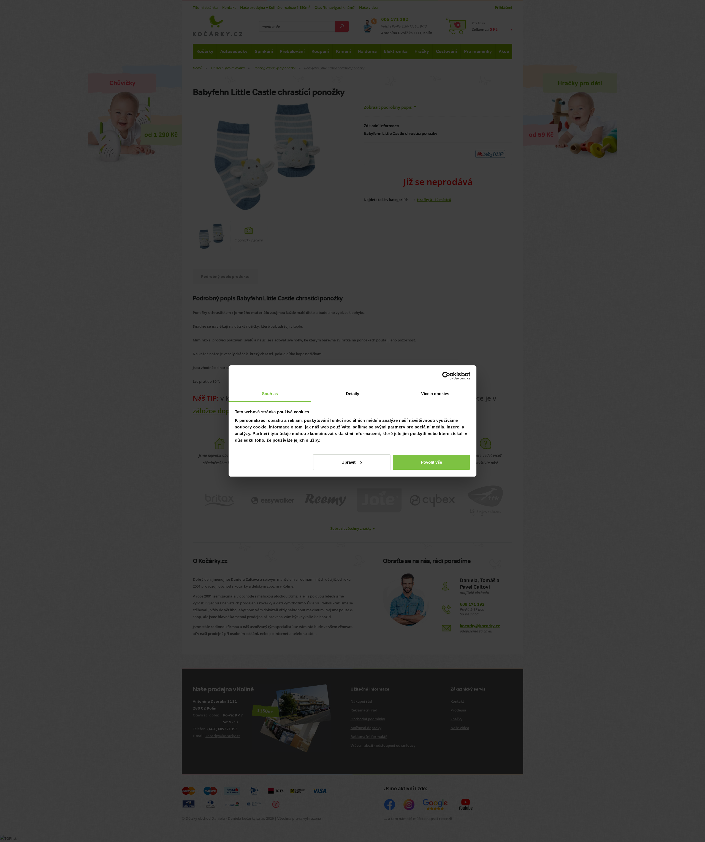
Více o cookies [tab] (435, 393)
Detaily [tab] (352, 393)
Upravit (348, 462)
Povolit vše (431, 462)
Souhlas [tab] (270, 393)
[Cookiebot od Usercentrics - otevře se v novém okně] (446, 376)
